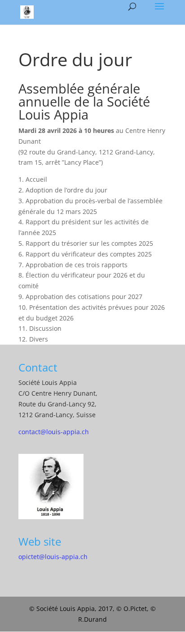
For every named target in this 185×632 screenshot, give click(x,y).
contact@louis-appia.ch (53, 431)
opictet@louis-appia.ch (53, 556)
